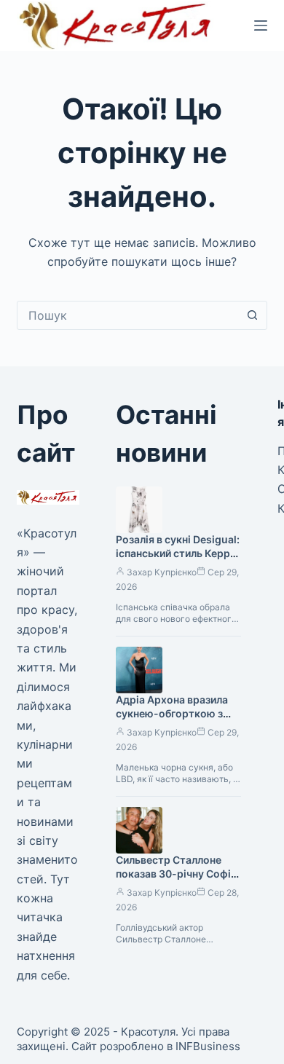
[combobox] (127, 315)
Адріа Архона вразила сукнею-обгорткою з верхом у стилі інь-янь (173, 713)
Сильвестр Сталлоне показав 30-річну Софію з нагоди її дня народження (178, 880)
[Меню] (260, 25)
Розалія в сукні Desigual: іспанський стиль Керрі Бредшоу (178, 553)
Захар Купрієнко (162, 572)
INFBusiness (207, 1046)
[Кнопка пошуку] (253, 315)
